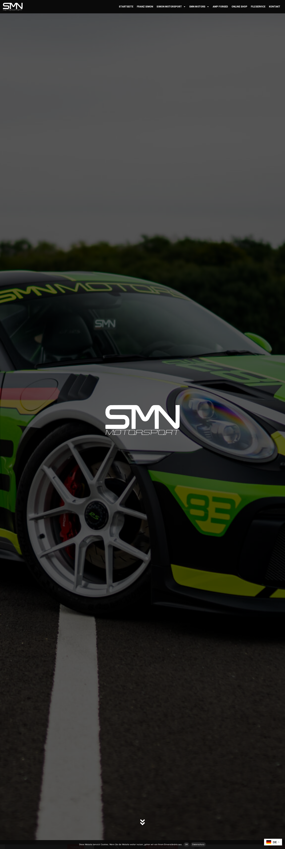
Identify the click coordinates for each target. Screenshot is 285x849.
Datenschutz (198, 844)
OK (186, 844)
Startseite (126, 6)
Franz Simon (145, 6)
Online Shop (239, 6)
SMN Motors (197, 6)
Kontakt (274, 6)
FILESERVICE (258, 6)
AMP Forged (220, 6)
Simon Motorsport (169, 6)
